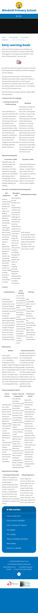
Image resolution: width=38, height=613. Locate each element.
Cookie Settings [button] (27, 569)
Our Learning (13, 37)
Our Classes (25, 37)
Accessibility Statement (25, 567)
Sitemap (8, 569)
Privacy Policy (18, 569)
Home (4, 37)
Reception (5, 40)
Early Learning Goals (18, 40)
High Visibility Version (9, 567)
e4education (27, 564)
